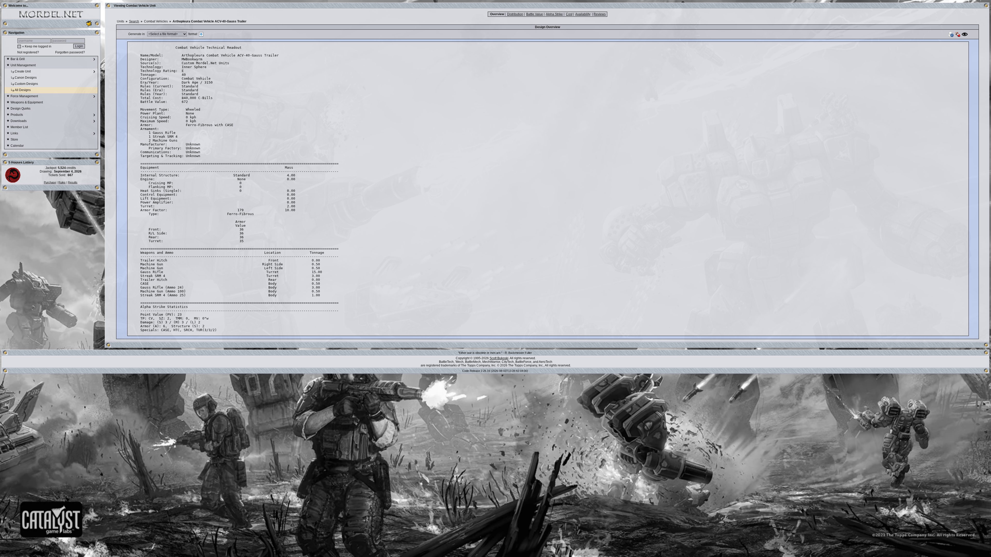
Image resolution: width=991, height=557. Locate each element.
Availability (582, 14)
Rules (62, 182)
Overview (497, 14)
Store (15, 139)
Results (72, 182)
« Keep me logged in (36, 46)
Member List (20, 127)
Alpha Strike (554, 14)
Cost (569, 14)
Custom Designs (27, 84)
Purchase (50, 182)
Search (134, 21)
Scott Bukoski (499, 358)
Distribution (515, 14)
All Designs (23, 90)
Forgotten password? (70, 52)
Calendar (18, 146)
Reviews (600, 14)
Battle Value (534, 14)
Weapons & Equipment (27, 102)
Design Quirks (21, 108)
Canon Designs (26, 77)
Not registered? (28, 52)
